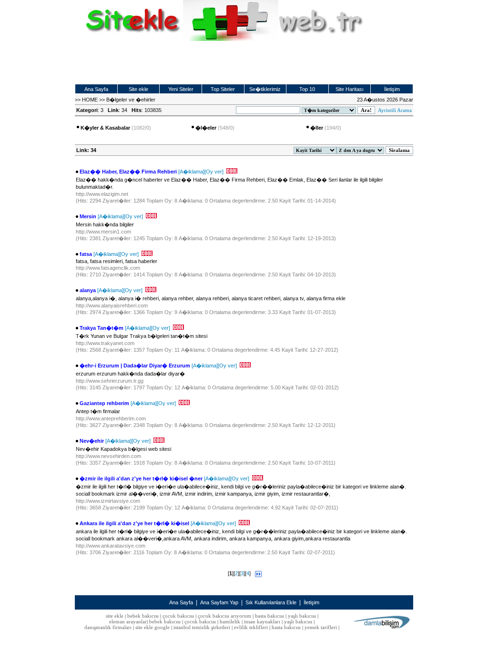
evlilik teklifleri (251, 627)
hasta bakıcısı (269, 616)
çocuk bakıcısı (178, 616)
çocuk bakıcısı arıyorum (224, 616)
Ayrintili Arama (395, 110)
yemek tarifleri (321, 627)
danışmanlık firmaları (108, 627)
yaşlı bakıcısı (302, 616)
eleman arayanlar (128, 621)
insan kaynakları (262, 621)
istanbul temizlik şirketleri (201, 627)
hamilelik (230, 621)
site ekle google (152, 627)
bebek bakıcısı (143, 616)
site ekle (114, 616)
